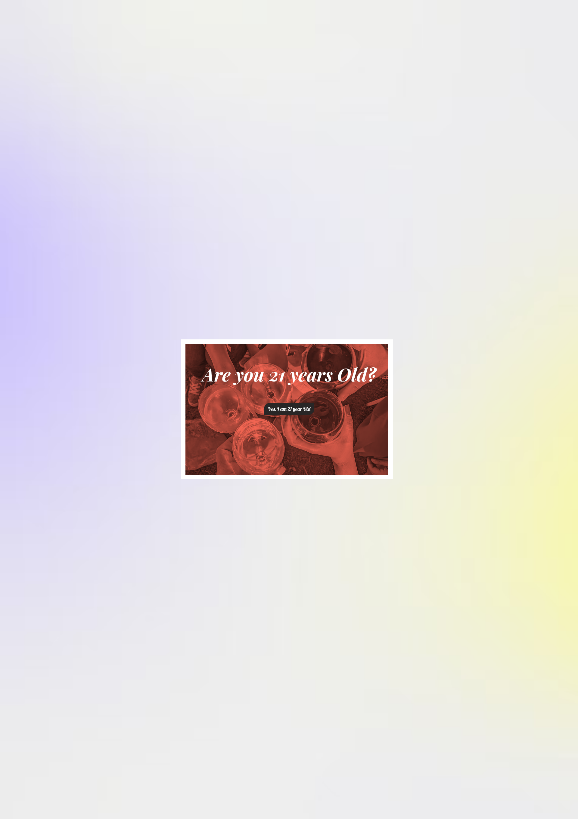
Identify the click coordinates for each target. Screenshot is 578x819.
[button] (289, 409)
